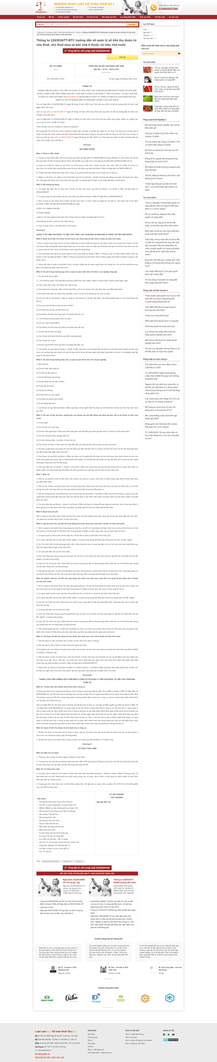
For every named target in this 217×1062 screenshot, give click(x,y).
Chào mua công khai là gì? (157, 315)
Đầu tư (90, 1040)
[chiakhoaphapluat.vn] (41, 7)
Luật (146, 29)
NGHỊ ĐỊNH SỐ (73, 97)
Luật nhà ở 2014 (46, 907)
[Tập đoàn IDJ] (96, 998)
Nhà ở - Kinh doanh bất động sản (64, 32)
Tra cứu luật (173, 17)
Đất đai (51, 17)
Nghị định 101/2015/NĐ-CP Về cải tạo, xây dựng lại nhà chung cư (74, 883)
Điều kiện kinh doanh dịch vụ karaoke (162, 321)
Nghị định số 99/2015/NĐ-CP (54, 112)
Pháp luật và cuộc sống (154, 359)
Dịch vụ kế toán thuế (96, 10)
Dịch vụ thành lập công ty (134, 1034)
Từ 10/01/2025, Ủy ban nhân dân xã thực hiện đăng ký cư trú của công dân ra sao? (162, 435)
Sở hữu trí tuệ (92, 17)
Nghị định (147, 32)
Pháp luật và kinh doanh (155, 290)
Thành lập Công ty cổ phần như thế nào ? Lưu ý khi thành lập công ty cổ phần (161, 187)
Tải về (122, 57)
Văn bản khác (149, 38)
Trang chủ (41, 17)
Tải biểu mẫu (160, 17)
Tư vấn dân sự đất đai (96, 7)
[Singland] (120, 998)
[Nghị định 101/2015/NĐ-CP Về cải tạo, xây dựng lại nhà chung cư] (49, 887)
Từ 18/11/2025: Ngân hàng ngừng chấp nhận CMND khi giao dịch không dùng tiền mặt (162, 376)
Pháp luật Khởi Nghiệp (154, 120)
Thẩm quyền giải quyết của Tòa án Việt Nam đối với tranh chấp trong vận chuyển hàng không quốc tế (162, 299)
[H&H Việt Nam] (169, 998)
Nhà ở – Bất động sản (96, 1050)
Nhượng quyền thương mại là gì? (160, 326)
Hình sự (91, 1046)
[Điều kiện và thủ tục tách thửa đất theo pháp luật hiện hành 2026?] (148, 99)
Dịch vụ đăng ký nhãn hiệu (135, 1043)
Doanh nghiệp (63, 17)
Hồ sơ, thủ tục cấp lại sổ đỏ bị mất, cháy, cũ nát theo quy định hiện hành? (167, 89)
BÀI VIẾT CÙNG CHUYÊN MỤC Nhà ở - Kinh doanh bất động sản (87, 873)
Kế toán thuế (78, 17)
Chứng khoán (93, 1037)
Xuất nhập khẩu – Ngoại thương (99, 1053)
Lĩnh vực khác (145, 17)
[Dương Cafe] (145, 998)
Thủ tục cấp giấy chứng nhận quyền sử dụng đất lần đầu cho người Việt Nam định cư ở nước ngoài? (167, 71)
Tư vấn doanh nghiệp (63, 12)
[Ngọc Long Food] (47, 998)
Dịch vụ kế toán (131, 1037)
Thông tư (78, 32)
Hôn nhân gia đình (109, 17)
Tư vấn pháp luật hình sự (64, 7)
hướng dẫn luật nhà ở (51, 861)
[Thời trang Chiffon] (71, 998)
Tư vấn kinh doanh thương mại (66, 10)
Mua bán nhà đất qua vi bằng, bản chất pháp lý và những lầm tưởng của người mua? (162, 263)
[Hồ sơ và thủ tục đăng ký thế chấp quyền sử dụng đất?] (148, 79)
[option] (58, 958)
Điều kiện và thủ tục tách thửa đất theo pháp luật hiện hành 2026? (166, 99)
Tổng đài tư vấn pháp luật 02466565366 (88, 51)
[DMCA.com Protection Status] (170, 1040)
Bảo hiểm (91, 1034)
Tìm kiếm (131, 24)
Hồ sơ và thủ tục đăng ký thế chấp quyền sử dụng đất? (166, 78)
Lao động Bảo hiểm (128, 17)
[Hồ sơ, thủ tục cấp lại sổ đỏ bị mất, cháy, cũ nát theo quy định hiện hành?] (148, 89)
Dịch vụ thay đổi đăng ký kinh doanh (138, 1040)
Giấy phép (91, 1043)
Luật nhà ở (67, 861)
